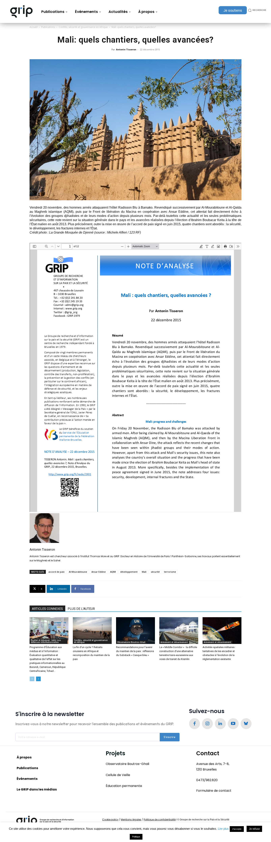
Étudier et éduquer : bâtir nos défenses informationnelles (46, 641)
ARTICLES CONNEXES (47, 609)
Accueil (33, 27)
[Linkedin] (220, 723)
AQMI (113, 571)
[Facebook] (194, 723)
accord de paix (56, 571)
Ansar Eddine (98, 571)
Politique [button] (136, 836)
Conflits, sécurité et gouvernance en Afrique (83, 27)
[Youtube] (233, 723)
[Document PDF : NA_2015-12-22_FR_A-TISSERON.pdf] (135, 377)
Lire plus (223, 828)
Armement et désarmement (174, 642)
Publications (48, 27)
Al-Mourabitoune (78, 571)
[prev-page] (32, 678)
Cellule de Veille (118, 774)
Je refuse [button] (254, 828)
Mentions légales (131, 819)
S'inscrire (169, 737)
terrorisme (170, 571)
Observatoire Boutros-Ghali (131, 642)
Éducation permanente (124, 786)
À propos (24, 757)
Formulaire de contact (213, 790)
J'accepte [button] (236, 829)
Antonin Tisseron (126, 49)
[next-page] (38, 678)
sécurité (155, 571)
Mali (144, 571)
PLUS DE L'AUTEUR (81, 609)
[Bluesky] (246, 723)
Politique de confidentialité (160, 819)
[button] (256, 10)
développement (128, 571)
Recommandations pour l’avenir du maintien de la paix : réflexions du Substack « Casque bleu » (135, 651)
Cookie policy (110, 819)
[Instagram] (207, 723)
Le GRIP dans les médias (37, 789)
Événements (27, 778)
